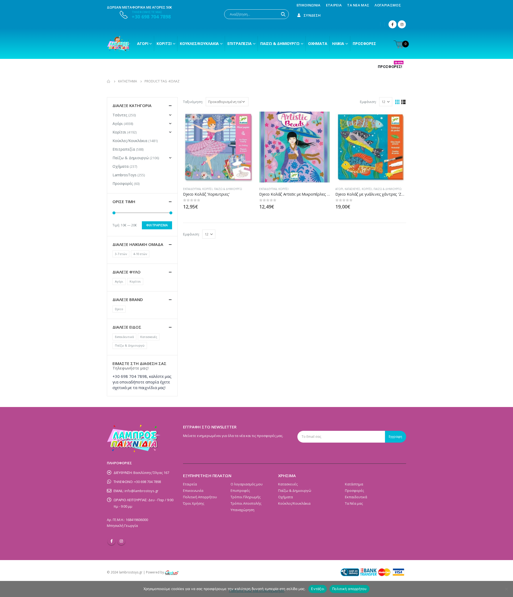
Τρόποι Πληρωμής (246, 497)
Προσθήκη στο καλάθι (321, 120)
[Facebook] (392, 24)
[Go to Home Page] (109, 81)
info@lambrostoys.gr (141, 490)
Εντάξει (317, 589)
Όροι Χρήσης (193, 503)
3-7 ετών (121, 254)
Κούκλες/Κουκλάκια (199, 43)
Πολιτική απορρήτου (349, 589)
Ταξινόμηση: (193, 101)
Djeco (119, 309)
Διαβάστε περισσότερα (245, 120)
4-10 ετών (140, 254)
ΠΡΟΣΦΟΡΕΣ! (390, 66)
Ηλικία (338, 43)
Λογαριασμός (388, 5)
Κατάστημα (354, 484)
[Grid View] (397, 102)
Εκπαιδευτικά (192, 189)
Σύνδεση (312, 15)
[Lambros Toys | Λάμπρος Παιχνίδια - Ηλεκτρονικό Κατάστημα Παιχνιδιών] (119, 44)
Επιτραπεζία (123, 149)
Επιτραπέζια (239, 43)
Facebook (111, 541)
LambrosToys (124, 174)
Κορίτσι (164, 43)
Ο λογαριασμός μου (247, 484)
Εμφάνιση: (368, 101)
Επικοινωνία (309, 5)
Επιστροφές (240, 490)
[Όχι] (506, 589)
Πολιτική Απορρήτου (200, 497)
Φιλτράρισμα (157, 225)
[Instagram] (402, 24)
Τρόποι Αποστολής (246, 503)
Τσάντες (119, 114)
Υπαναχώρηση (242, 509)
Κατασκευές (352, 189)
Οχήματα (317, 43)
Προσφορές (364, 43)
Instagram (121, 541)
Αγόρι (142, 43)
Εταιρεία (334, 5)
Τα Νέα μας (358, 5)
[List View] (403, 102)
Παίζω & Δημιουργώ (280, 43)
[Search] (283, 14)
